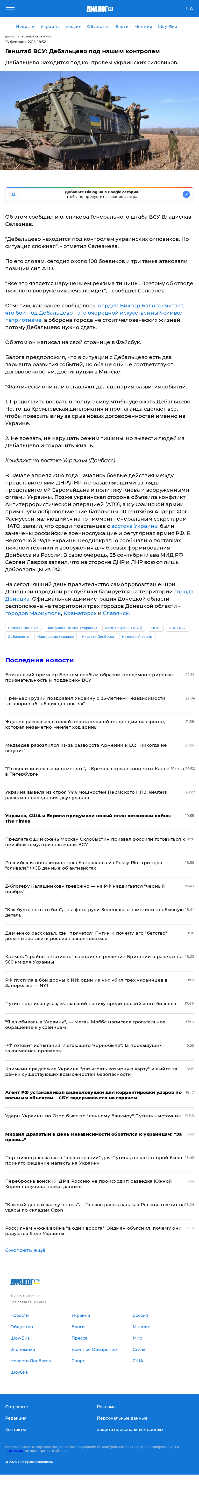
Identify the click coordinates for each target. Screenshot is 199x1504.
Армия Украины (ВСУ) (124, 628)
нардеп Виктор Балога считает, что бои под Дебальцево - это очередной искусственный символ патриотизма (94, 313)
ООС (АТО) (178, 628)
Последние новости (39, 660)
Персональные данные (122, 1418)
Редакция (16, 1418)
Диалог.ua (14, 1451)
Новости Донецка (23, 628)
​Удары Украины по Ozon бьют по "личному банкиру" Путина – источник (93, 1115)
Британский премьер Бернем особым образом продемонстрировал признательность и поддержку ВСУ (89, 677)
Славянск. (116, 613)
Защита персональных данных (130, 1429)
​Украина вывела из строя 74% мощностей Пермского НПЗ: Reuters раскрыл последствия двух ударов (86, 795)
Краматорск (80, 613)
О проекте (16, 1406)
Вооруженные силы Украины (72, 628)
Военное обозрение (36, 36)
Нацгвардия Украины (55, 637)
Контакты (15, 1429)
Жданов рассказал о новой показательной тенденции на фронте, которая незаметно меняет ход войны (85, 724)
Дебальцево (18, 637)
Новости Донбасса (98, 637)
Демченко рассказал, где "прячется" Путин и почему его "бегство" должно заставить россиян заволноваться (86, 935)
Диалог (10, 36)
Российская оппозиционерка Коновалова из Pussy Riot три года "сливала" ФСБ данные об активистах (83, 865)
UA (189, 9)
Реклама (106, 1406)
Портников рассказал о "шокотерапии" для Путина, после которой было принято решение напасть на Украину (93, 1160)
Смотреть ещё (25, 1250)
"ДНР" (156, 628)
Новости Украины (137, 637)
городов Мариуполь (33, 613)
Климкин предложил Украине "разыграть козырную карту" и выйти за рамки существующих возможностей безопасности (91, 1071)
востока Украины (135, 526)
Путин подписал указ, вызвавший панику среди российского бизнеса (90, 1003)
